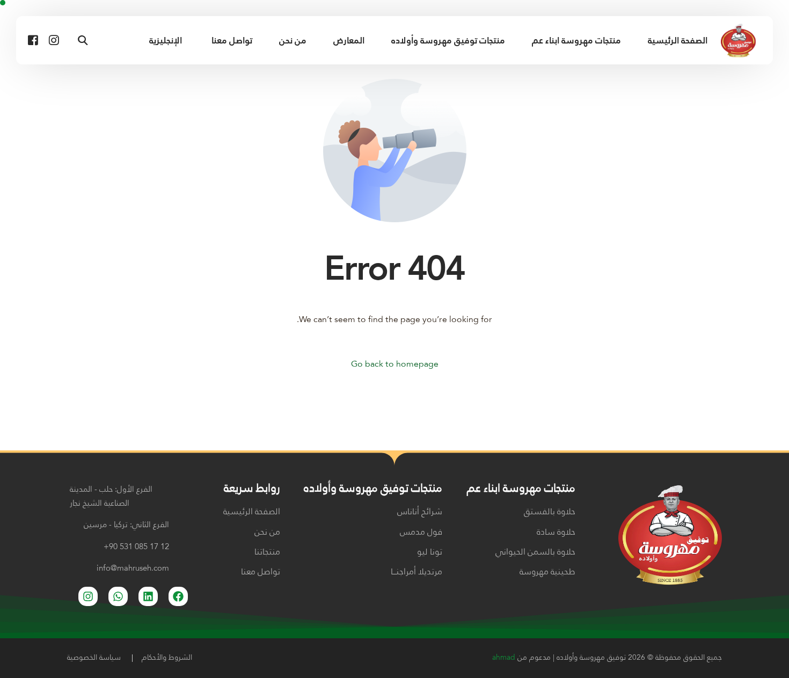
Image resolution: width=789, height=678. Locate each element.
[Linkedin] (148, 596)
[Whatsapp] (118, 596)
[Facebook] (33, 40)
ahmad (503, 657)
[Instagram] (53, 40)
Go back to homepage (395, 364)
